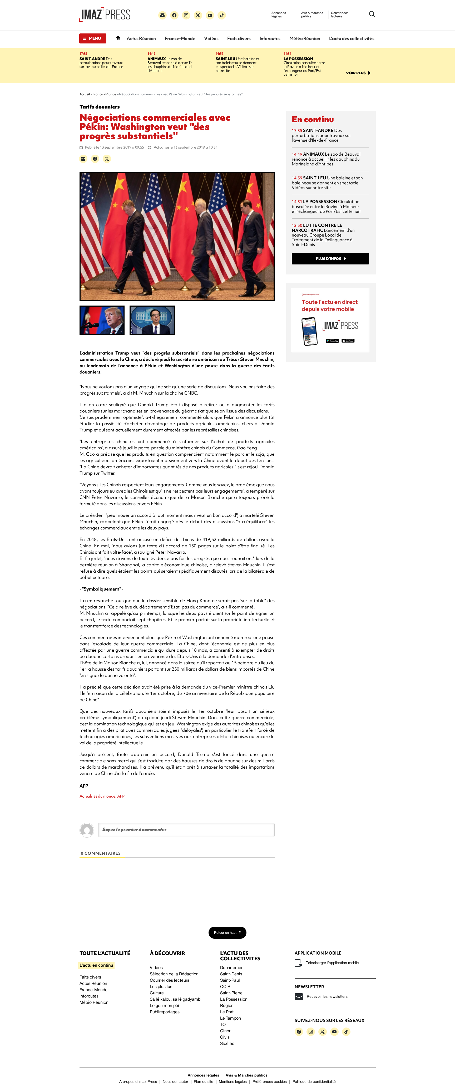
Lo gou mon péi (164, 1006)
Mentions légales (233, 1082)
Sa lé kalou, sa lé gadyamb (175, 999)
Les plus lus (161, 987)
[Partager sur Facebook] (95, 159)
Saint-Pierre (231, 993)
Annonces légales (278, 15)
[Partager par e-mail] (83, 159)
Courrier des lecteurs (340, 15)
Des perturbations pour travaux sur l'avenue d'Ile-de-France (101, 62)
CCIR (225, 987)
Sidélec (227, 1044)
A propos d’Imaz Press (138, 1082)
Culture (157, 993)
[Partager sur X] (107, 159)
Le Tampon (230, 1018)
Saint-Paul (230, 980)
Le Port (227, 1012)
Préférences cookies (270, 1082)
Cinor (225, 1031)
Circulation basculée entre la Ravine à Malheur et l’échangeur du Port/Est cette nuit (304, 66)
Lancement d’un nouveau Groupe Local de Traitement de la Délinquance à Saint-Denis (323, 234)
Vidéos (211, 38)
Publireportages (165, 1012)
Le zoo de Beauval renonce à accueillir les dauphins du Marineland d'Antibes (169, 64)
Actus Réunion (141, 38)
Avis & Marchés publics (247, 1075)
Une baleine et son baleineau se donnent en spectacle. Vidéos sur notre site (237, 64)
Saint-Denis (231, 974)
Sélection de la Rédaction (174, 974)
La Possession (234, 999)
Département (232, 968)
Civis (225, 1037)
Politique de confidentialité (314, 1082)
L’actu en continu (96, 965)
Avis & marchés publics (312, 15)
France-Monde (180, 38)
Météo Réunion (304, 38)
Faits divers (238, 38)
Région (227, 1006)
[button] (92, 38)
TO (223, 1025)
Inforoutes (270, 38)
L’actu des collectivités (351, 38)
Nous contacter (175, 1082)
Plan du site (203, 1082)
